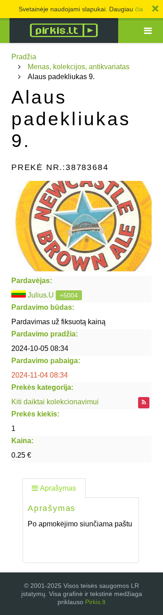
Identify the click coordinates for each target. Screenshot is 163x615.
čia (139, 9)
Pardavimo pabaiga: (45, 360)
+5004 (69, 295)
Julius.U (41, 295)
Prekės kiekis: (35, 414)
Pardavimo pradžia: (44, 334)
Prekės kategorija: (42, 387)
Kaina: (22, 441)
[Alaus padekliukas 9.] (81, 226)
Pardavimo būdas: (42, 307)
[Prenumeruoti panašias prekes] (143, 402)
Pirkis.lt (95, 602)
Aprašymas (58, 488)
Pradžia (23, 57)
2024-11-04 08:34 (39, 375)
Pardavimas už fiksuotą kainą (58, 322)
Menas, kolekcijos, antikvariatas (78, 67)
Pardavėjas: (31, 280)
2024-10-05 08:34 (39, 348)
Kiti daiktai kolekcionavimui (55, 402)
